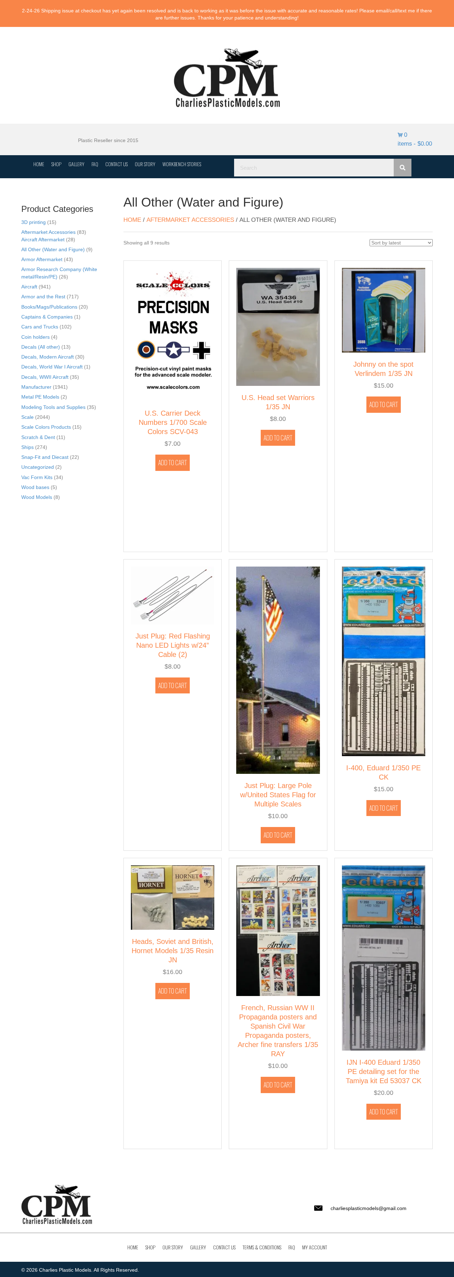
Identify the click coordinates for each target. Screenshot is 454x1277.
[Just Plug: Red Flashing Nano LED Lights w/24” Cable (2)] (172, 595)
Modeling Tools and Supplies (53, 407)
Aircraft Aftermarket (43, 239)
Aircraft (29, 286)
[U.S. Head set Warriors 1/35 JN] (278, 326)
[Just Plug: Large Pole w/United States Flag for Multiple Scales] (278, 670)
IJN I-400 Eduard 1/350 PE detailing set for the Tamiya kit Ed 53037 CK (383, 1071)
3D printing (33, 222)
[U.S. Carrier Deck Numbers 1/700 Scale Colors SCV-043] (172, 334)
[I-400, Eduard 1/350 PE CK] (383, 661)
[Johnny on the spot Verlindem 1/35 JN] (383, 310)
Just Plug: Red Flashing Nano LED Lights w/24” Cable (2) (172, 645)
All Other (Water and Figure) (53, 249)
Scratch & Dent (38, 437)
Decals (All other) (40, 347)
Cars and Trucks (39, 327)
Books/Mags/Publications (49, 307)
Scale (27, 417)
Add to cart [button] (172, 462)
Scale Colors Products (46, 427)
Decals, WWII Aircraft (44, 377)
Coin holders (35, 337)
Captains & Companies (47, 317)
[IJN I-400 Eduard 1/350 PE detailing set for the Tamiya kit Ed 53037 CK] (383, 957)
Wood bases (35, 487)
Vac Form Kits (36, 477)
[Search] (402, 167)
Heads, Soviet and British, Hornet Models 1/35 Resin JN (173, 951)
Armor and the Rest (43, 296)
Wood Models (36, 497)
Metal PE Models (40, 397)
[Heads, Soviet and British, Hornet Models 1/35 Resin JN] (172, 897)
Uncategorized (37, 467)
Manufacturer (36, 387)
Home (132, 219)
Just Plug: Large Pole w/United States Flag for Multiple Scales (278, 795)
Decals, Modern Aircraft (47, 357)
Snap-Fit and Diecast (44, 457)
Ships (27, 447)
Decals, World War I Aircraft (52, 367)
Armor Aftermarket (41, 259)
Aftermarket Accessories (48, 232)
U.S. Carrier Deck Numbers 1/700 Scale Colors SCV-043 (173, 422)
